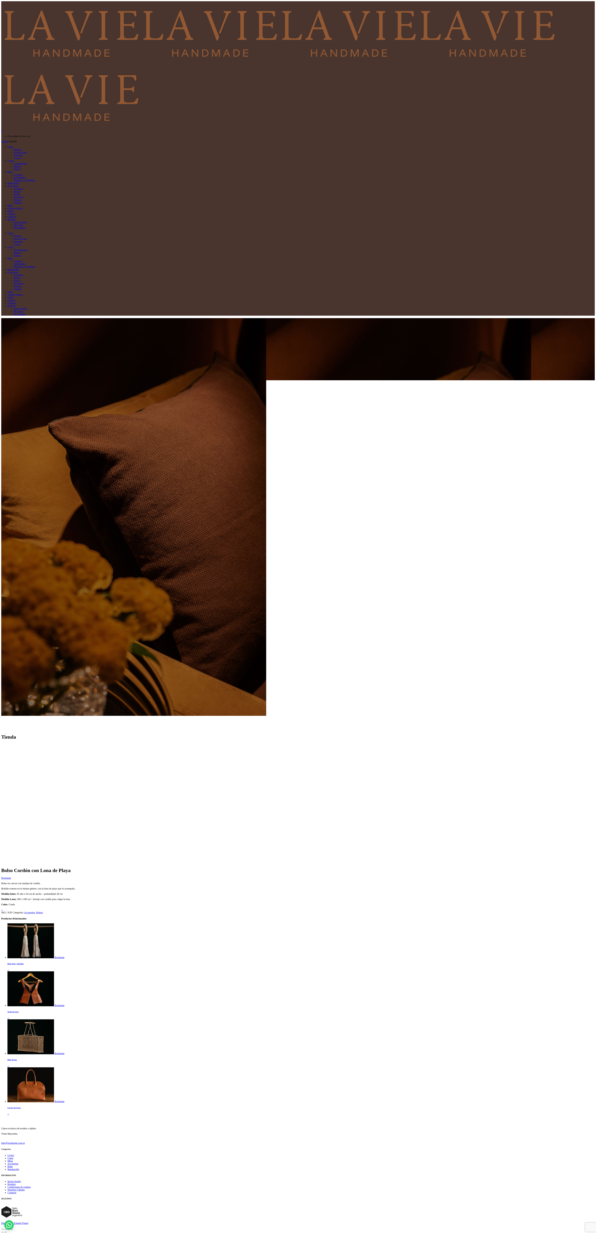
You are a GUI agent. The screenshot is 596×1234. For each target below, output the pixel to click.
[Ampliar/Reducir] (2, 1229)
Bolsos (39, 912)
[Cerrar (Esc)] (12, 1229)
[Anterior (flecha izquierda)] (2, 1232)
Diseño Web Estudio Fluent (14, 1223)
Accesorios (29, 912)
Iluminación (13, 1169)
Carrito (5, 141)
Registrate (6, 878)
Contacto (11, 1192)
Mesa (10, 1161)
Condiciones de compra (19, 1187)
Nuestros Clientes (16, 1189)
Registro (11, 1184)
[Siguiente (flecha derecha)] (5, 1232)
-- (2, 909)
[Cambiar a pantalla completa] (5, 1229)
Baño (10, 1166)
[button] (9, 1225)
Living (10, 1155)
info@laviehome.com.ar (13, 1143)
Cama (10, 1158)
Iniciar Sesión (14, 1181)
